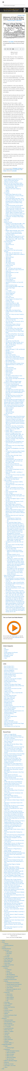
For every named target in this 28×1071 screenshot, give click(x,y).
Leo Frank (6, 950)
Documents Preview (10, 297)
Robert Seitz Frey (8, 1029)
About (3, 942)
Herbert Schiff (8, 307)
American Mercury (9, 279)
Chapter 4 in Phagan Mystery (10, 734)
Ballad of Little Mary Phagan (10, 1060)
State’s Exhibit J (10, 998)
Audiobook (6, 649)
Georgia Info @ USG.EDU (9, 680)
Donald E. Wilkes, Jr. (10, 430)
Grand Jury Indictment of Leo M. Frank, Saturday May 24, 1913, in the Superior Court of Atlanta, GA (15, 496)
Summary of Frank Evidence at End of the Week (14, 753)
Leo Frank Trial (16, 169)
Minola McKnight (8, 961)
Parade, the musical (8, 1063)
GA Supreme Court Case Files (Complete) (13, 678)
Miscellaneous (9, 353)
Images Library (7, 682)
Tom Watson (9, 973)
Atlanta (7, 283)
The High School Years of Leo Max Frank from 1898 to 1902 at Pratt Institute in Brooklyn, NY (14, 397)
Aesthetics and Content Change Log (13, 188)
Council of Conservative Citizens (11, 669)
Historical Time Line (10, 244)
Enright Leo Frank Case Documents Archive (13, 673)
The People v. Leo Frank (10, 1065)
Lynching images (10, 1047)
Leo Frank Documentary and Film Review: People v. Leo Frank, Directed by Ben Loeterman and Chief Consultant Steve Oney (15, 207)
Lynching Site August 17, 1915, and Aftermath (15, 349)
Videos (5, 658)
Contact (4, 947)
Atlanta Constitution (10, 407)
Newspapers (7, 1049)
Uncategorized (7, 656)
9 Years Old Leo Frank (10, 264)
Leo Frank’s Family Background (12, 384)
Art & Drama (6, 192)
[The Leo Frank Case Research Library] (14, 10)
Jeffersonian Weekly (10, 412)
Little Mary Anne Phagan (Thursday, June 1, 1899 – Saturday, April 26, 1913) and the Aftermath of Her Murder (15, 344)
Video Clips (8, 218)
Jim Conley (6, 956)
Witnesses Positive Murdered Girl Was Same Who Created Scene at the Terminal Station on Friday (13, 861)
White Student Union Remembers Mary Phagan (14, 723)
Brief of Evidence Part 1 (9, 666)
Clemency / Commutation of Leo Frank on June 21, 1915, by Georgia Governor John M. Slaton (15, 489)
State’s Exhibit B (9, 373)
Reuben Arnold (9, 371)
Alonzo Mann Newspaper (11, 278)
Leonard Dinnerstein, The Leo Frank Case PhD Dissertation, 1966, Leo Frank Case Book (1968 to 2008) (14, 461)
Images (6, 1046)
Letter (7, 339)
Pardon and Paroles (10, 367)
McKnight (8, 350)
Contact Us (6, 220)
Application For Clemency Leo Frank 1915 (14, 282)
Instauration (7, 1033)
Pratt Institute (8, 388)
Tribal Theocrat (7, 717)
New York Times (9, 413)
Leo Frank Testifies (8, 742)
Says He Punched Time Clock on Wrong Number (14, 834)
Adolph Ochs (8, 271)
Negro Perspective (9, 467)
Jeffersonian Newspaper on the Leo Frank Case (14, 685)
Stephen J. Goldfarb (8, 1031)
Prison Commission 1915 (11, 368)
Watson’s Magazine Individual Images (13, 381)
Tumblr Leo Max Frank (9, 720)
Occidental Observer (8, 705)
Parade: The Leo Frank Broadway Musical (14, 215)
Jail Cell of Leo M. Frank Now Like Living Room (14, 812)
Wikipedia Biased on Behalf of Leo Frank (14, 477)
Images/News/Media (6, 1044)
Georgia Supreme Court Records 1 (13, 304)
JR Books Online (7, 689)
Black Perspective (8, 1023)
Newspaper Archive (8, 702)
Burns (7, 289)
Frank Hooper (9, 995)
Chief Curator (19, 20)
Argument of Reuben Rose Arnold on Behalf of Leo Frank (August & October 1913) (15, 552)
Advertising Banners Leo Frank (12, 272)
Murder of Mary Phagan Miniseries (13, 356)
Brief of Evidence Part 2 (9, 667)
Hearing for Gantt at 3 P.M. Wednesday (12, 836)
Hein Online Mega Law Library (10, 681)
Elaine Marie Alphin (8, 1020)
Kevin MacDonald (10, 977)
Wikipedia (6, 1041)
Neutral (8, 971)
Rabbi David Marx (9, 370)
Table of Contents (9, 248)
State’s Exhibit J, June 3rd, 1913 (14, 540)
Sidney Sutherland (8, 1039)
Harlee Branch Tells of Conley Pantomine (12, 879)
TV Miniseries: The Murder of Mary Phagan (15, 216)
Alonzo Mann (8, 276)
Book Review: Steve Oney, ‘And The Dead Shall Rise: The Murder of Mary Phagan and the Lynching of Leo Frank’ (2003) (15, 427)
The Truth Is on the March (9, 738)
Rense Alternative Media (9, 709)
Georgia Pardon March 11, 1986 (12, 303)
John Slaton (8, 317)
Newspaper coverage (17, 168)
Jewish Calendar (7, 687)
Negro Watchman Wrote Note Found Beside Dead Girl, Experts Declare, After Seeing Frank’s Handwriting (14, 854)
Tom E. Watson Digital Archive (10, 716)
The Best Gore (7, 715)
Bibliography (9, 951)
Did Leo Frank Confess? (9, 671)
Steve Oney (8, 374)
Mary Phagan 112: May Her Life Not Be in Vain (14, 767)
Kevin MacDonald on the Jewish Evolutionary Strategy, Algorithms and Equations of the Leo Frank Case (15, 580)
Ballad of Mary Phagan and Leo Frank (13, 194)
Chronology (7, 1002)
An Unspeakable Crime (10, 280)
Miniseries (6, 1062)
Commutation (7, 1005)
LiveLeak (6, 1034)
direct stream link (15, 637)
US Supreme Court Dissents (12, 982)
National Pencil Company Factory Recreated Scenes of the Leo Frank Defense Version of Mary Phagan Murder (15, 359)
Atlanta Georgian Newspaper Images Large (14, 286)
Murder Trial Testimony (9, 1007)
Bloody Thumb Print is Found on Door (12, 872)
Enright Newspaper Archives (10, 674)
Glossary (7, 191)
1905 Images (8, 258)
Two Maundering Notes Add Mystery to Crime (13, 880)
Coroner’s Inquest (8, 1010)
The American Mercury (9, 713)
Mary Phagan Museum (9, 653)
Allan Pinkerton (9, 275)
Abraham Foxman (9, 265)
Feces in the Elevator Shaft (11, 491)
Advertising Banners (8, 945)
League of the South (8, 691)
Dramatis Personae (8, 222)
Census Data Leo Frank (10, 292)
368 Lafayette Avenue (10, 262)
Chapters (7, 190)
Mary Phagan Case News (9, 698)
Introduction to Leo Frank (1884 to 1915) (12, 382)
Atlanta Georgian (9, 409)
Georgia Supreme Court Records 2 (13, 306)
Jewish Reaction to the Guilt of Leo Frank (12, 688)
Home (3, 940)
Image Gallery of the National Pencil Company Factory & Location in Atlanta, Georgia (14, 312)
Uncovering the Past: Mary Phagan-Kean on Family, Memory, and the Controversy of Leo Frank (13, 765)
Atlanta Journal (9, 169)
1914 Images (8, 261)
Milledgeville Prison (10, 352)
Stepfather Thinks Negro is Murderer (11, 866)
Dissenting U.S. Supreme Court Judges (15, 558)
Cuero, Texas (8, 296)
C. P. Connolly (8, 290)
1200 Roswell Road (10, 257)
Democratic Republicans (9, 670)
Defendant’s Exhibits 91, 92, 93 (13, 989)
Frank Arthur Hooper (10, 301)
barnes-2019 (6, 219)
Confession (9, 969)
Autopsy (6, 1008)
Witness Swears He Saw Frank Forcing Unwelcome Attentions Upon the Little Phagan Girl (13, 924)
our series (11, 41)
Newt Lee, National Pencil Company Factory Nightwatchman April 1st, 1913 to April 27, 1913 (15, 365)
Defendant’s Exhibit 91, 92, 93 (13, 554)
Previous (19, 15)
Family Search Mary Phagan (10, 676)
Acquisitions (8, 266)
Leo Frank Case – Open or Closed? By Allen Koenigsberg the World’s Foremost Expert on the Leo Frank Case (15, 584)
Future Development (8, 241)
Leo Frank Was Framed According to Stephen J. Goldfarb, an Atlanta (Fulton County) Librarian (15, 452)
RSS (3, 1068)
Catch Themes (19, 937)
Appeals (6, 1013)
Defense (6, 981)
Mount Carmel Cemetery (11, 354)
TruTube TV (6, 719)
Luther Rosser (8, 347)
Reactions (6, 414)
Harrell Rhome (7, 1038)
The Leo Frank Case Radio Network (11, 479)
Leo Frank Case (9, 326)
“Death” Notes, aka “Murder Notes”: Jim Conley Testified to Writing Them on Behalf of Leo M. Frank (15, 254)
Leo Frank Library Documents (10, 695)
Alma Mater (9, 953)
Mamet (7, 246)
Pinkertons (6, 1016)
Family (7, 955)
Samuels (7, 247)
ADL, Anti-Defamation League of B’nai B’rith (15, 269)
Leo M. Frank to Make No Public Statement (13, 811)
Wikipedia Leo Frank (8, 724)
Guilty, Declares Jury (8, 788)
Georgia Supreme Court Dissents (14, 984)
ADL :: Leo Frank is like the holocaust (13, 268)
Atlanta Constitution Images (11, 285)
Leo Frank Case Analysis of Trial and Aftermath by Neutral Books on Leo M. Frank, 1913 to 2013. (15, 588)
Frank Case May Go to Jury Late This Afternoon (14, 816)
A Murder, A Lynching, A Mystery (11, 181)
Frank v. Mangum (9, 493)
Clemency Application (10, 293)
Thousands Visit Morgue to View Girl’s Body (13, 882)
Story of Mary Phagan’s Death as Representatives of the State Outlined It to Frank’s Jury (13, 797)
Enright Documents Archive (10, 979)
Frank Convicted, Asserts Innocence (11, 784)
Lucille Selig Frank (9, 346)
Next (23, 15)
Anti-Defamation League (9, 1021)
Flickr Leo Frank (7, 677)
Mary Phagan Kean (8, 960)
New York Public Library (11, 361)
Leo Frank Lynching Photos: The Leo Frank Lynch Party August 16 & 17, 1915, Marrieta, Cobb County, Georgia (15, 335)
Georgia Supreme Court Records (11, 652)
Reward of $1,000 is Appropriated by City (12, 851)
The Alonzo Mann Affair (10, 240)
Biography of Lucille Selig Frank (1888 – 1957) (15, 223)
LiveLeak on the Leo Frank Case (12, 463)
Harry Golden (8, 243)
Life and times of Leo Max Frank (12, 340)
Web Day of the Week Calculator (11, 722)
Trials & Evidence (8, 480)
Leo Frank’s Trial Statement (12, 986)
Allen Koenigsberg (10, 974)
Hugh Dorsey (8, 308)
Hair (8, 520)
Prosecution (7, 992)
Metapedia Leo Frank (8, 699)
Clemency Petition (9, 294)
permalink (14, 170)
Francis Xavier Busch (9, 1024)
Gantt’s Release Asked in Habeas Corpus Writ (13, 871)
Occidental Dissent (8, 703)
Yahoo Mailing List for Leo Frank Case (12, 726)
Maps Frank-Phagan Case (9, 696)
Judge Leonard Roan (9, 964)
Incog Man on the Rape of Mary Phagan (12, 684)
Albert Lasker (8, 273)
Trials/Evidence (5, 966)
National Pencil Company (12, 976)
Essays (5, 651)
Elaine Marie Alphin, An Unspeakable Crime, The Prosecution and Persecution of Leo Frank (15, 443)
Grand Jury (6, 1012)
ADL (5, 648)
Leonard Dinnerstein (10, 338)
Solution (6, 968)
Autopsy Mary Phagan (10, 287)
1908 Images (8, 259)
